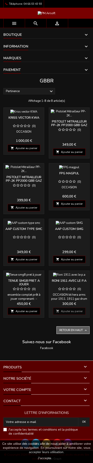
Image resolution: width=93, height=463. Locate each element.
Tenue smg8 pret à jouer (24, 282)
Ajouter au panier (24, 148)
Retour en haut (73, 330)
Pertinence (30, 91)
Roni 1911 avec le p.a (69, 281)
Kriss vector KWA (24, 118)
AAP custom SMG (69, 229)
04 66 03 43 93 (32, 4)
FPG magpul (69, 173)
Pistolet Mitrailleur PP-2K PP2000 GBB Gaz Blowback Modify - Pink (24, 182)
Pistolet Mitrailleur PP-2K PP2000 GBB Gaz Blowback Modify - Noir (69, 126)
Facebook (46, 348)
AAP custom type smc (23, 229)
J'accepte (44, 458)
